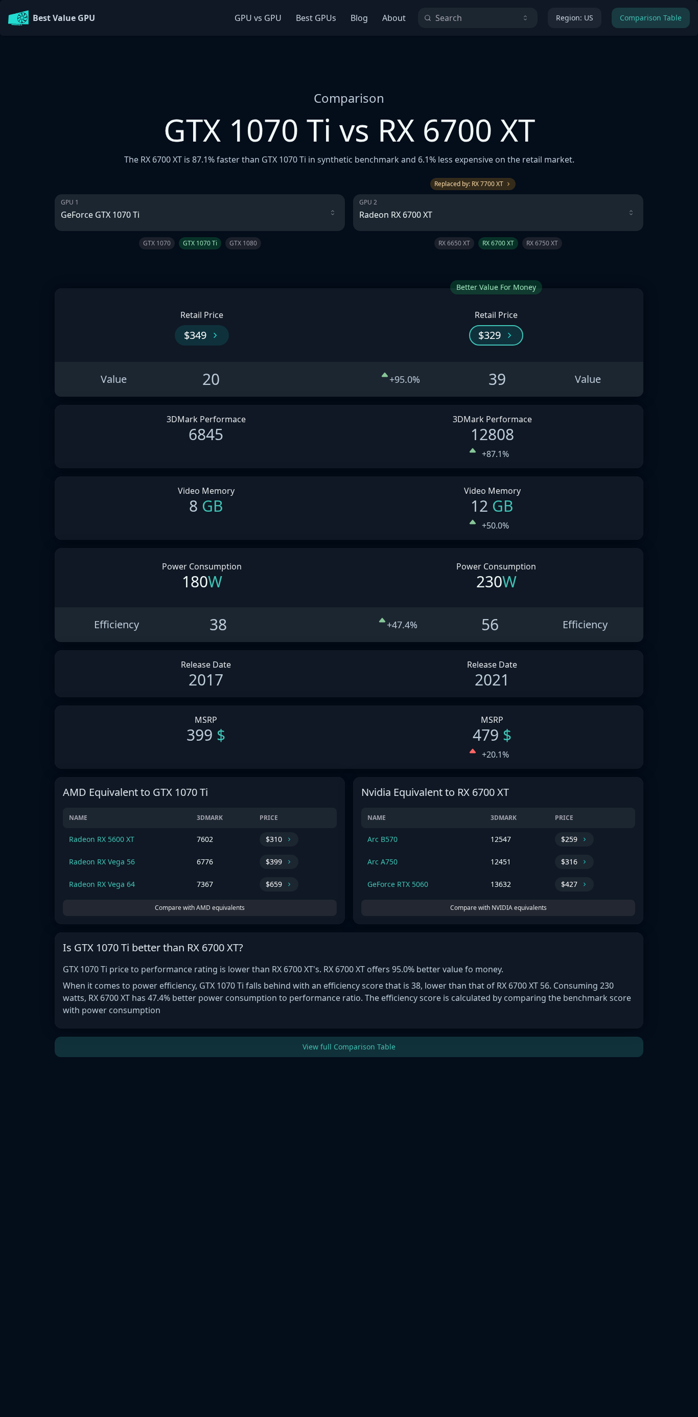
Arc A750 (382, 861)
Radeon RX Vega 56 (102, 861)
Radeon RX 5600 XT (101, 839)
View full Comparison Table (349, 1047)
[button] (202, 335)
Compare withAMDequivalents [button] (200, 907)
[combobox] (478, 18)
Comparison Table (651, 17)
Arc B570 (382, 839)
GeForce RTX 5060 (397, 884)
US (574, 17)
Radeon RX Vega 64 (102, 884)
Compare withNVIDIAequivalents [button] (498, 907)
